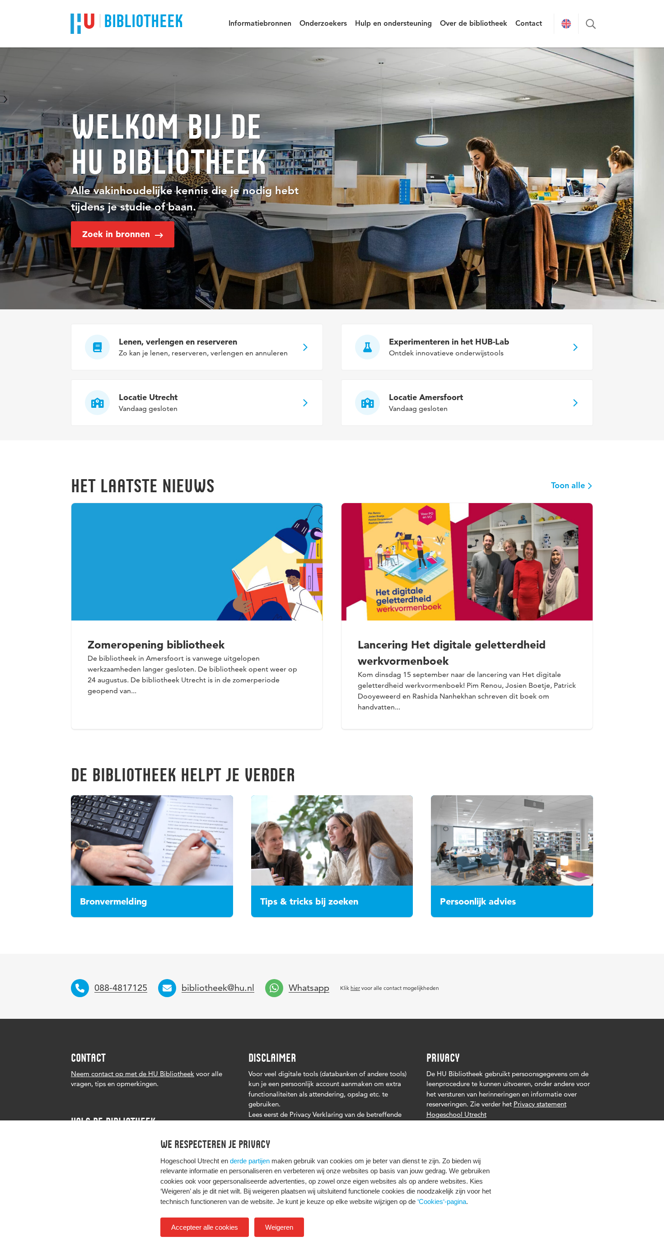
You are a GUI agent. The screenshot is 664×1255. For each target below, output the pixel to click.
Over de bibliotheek (473, 24)
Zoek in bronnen (117, 234)
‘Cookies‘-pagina (441, 1201)
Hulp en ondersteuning (393, 24)
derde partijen (250, 1161)
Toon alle (568, 486)
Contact (528, 24)
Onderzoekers (323, 24)
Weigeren (279, 1227)
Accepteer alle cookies (204, 1227)
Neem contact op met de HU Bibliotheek (132, 1073)
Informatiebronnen (260, 24)
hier (355, 987)
